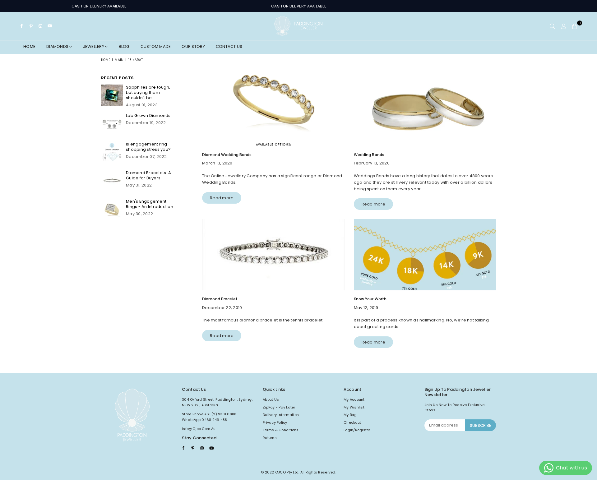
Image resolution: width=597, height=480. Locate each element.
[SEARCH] (552, 26)
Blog (124, 46)
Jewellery (94, 46)
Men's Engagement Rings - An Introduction (149, 204)
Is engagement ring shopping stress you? (148, 146)
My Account (354, 399)
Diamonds (57, 46)
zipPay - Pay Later (279, 407)
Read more (222, 198)
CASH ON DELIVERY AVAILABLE (99, 6)
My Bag (350, 414)
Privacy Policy (275, 422)
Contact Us (229, 46)
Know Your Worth (370, 299)
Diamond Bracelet (220, 299)
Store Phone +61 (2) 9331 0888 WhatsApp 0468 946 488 (209, 417)
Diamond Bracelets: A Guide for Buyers (148, 175)
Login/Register (357, 429)
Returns (270, 437)
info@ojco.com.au (198, 428)
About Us (271, 399)
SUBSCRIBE (480, 425)
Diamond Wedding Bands (227, 154)
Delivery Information (281, 414)
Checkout (352, 422)
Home (29, 46)
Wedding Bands (369, 154)
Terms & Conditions (281, 429)
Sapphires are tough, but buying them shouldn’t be (148, 92)
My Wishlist (354, 407)
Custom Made (156, 46)
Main (119, 60)
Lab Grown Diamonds (148, 115)
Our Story (193, 46)
